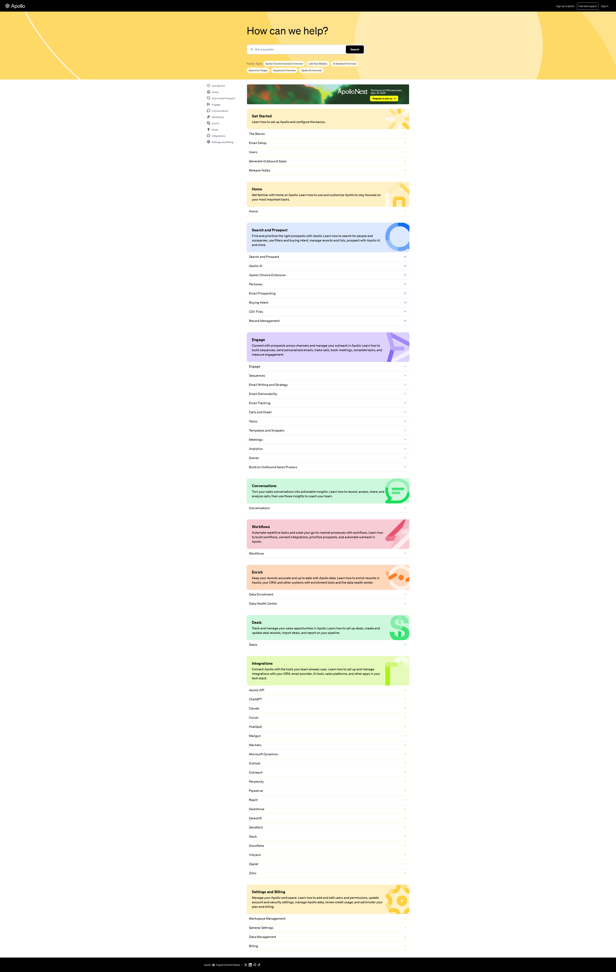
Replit (253, 800)
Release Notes (259, 170)
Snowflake (256, 846)
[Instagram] (255, 965)
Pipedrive (256, 791)
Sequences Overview (284, 70)
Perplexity (256, 782)
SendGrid (256, 827)
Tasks (253, 421)
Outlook (255, 763)
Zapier (253, 864)
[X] (246, 965)
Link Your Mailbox (317, 63)
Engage (254, 366)
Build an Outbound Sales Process (273, 467)
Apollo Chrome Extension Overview (284, 63)
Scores (254, 458)
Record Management (264, 321)
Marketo (255, 745)
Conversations (259, 508)
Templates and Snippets (266, 430)
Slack (253, 836)
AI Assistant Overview (344, 63)
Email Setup (257, 143)
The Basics (257, 134)
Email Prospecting (262, 293)
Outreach (256, 772)
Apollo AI (255, 266)
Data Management (262, 937)
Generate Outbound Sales (268, 161)
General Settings (261, 928)
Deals (253, 645)
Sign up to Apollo (565, 6)
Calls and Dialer (260, 412)
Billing (253, 946)
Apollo (207, 964)
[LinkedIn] (251, 965)
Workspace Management (267, 918)
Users (253, 152)
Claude (254, 708)
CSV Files (256, 312)
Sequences (257, 375)
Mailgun (255, 736)
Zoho (252, 873)
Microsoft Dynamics (263, 754)
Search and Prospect (264, 257)
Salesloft (255, 818)
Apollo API (256, 690)
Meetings (256, 440)
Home (253, 211)
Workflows (256, 553)
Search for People (258, 70)
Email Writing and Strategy (268, 385)
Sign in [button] (604, 6)
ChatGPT (255, 699)
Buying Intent (258, 302)
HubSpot (255, 727)
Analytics (256, 449)
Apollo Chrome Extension (267, 275)
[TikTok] (260, 965)
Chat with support (587, 6)
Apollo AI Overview (311, 70)
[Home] (15, 6)
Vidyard (255, 855)
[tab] (216, 85)
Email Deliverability (263, 394)
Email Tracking (259, 403)
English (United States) (227, 964)
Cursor (254, 717)
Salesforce (256, 809)
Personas (256, 284)
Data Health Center (263, 603)
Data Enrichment (261, 594)
